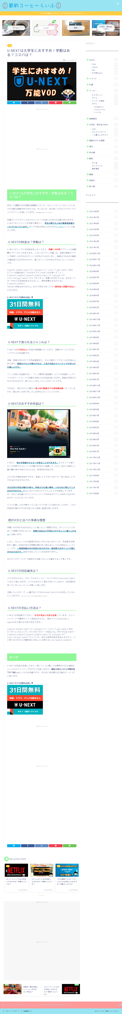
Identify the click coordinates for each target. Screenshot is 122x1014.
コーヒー (103, 90)
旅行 (102, 146)
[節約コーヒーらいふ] (31, 7)
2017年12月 (102, 457)
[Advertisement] (41, 128)
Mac (104, 70)
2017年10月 (103, 469)
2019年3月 (102, 367)
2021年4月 (102, 229)
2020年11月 (102, 259)
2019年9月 (102, 337)
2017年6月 (102, 493)
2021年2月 (103, 241)
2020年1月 (102, 313)
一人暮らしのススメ (104, 135)
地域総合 (102, 118)
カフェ (104, 98)
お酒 (102, 84)
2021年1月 (102, 247)
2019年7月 (102, 349)
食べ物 (103, 186)
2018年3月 (102, 439)
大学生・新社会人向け (103, 124)
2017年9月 (102, 475)
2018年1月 (102, 451)
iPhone (104, 67)
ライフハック (104, 166)
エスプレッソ (104, 95)
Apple (103, 60)
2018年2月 (102, 445)
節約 (103, 158)
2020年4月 (102, 295)
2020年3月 (102, 301)
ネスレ (104, 104)
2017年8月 (102, 481)
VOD (9, 46)
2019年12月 (102, 319)
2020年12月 (102, 253)
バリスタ (98, 112)
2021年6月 (102, 223)
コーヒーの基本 (104, 101)
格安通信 (104, 169)
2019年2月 (102, 373)
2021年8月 (102, 211)
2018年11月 (102, 391)
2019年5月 (102, 355)
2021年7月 (102, 217)
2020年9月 (102, 271)
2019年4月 (102, 361)
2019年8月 (102, 343)
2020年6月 (102, 283)
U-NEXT (61, 226)
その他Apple (104, 73)
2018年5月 (102, 427)
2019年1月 (102, 379)
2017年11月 (102, 463)
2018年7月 (102, 415)
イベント (102, 78)
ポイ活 (104, 163)
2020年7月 (102, 277)
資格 (102, 174)
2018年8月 (102, 409)
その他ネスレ (99, 107)
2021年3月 (102, 235)
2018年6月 (102, 421)
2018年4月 (102, 433)
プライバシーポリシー (12, 1011)
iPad (104, 64)
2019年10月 (102, 331)
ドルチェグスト (100, 110)
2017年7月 (102, 487)
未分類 (102, 152)
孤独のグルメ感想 (102, 140)
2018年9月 (102, 403)
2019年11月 (102, 325)
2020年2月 (102, 307)
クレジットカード (104, 132)
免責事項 (26, 1011)
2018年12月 (102, 385)
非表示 (102, 180)
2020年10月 (102, 265)
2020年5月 (102, 289)
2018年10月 (103, 397)
